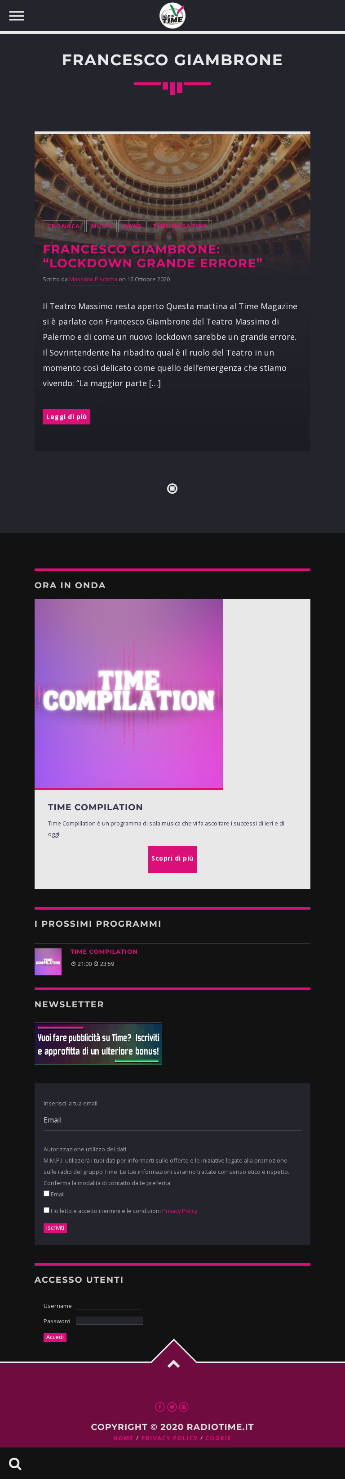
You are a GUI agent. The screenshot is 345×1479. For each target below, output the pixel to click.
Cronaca (64, 226)
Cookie (218, 1438)
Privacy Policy (179, 1211)
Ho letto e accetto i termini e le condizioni (123, 1211)
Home (123, 1438)
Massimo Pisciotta (93, 279)
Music (101, 226)
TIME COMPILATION (104, 952)
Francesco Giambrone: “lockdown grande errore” (153, 256)
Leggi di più (66, 416)
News (132, 226)
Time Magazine (180, 226)
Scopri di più (172, 858)
